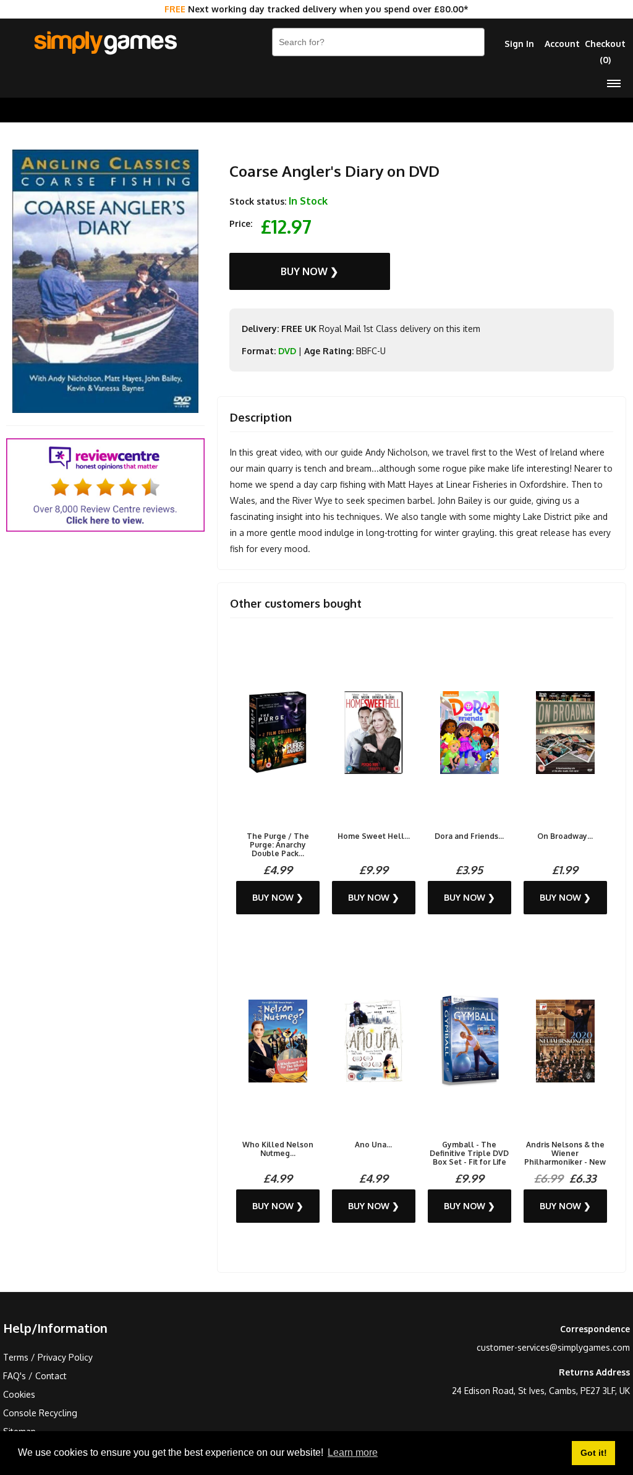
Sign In (519, 43)
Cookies (19, 1394)
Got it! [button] (593, 1453)
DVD (287, 351)
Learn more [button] (353, 1452)
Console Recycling (40, 1413)
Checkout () (605, 51)
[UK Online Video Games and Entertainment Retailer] (105, 43)
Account (562, 43)
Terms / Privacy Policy (48, 1357)
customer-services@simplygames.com (553, 1347)
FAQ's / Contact (35, 1376)
